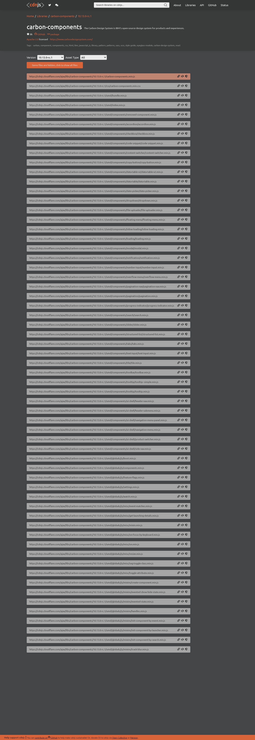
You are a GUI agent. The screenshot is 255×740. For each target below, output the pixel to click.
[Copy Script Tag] (182, 76)
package (54, 34)
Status (224, 5)
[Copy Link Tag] (182, 85)
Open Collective (119, 737)
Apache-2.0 (33, 39)
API (202, 5)
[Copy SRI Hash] (186, 76)
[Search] (165, 5)
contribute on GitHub (46, 737)
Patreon (134, 737)
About (177, 5)
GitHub (212, 5)
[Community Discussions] (56, 5)
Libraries (190, 5)
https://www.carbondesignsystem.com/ (71, 39)
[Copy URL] (178, 76)
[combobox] (50, 57)
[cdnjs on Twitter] (49, 5)
